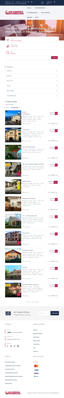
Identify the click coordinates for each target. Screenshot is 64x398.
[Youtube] (18, 346)
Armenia (29, 17)
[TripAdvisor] (28, 2)
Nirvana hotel (25, 233)
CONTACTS (18, 2)
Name (12, 51)
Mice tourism (45, 12)
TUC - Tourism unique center (29, 215)
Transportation (40, 8)
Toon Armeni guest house (28, 147)
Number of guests (14, 44)
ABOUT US (7, 2)
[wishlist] (54, 2)
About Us (35, 329)
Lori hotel (24, 267)
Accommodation (32, 12)
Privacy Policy (36, 344)
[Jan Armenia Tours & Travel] (14, 12)
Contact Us (35, 351)
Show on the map (9, 104)
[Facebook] (24, 2)
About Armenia (8, 383)
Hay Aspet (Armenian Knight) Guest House (33, 164)
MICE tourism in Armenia (11, 379)
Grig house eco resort (27, 250)
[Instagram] (26, 2)
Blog (36, 17)
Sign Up (47, 3)
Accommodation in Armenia (11, 372)
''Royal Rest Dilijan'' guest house (30, 284)
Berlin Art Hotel (26, 181)
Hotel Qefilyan (26, 114)
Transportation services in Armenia (13, 365)
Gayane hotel (25, 129)
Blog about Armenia (37, 333)
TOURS (29, 8)
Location (12, 38)
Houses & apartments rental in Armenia (13, 376)
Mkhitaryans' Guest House (29, 198)
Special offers (36, 337)
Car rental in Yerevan (9, 369)
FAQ (13, 2)
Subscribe (55, 313)
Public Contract (36, 340)
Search (54, 57)
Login (42, 3)
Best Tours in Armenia (10, 362)
